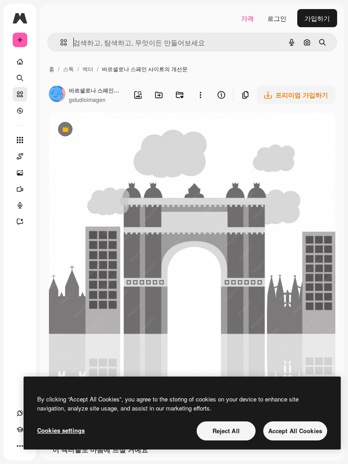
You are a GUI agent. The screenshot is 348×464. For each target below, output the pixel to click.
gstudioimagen (87, 99)
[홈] (20, 61)
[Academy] (20, 429)
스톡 (68, 68)
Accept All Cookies (295, 430)
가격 (247, 18)
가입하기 (317, 18)
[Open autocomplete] (60, 42)
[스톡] (20, 94)
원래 (101, 130)
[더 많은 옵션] (200, 95)
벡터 (87, 68)
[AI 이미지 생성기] (20, 172)
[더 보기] (20, 446)
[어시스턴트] (20, 221)
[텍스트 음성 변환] (20, 205)
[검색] (20, 78)
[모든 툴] (20, 140)
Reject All (226, 430)
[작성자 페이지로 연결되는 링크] (57, 95)
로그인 (276, 18)
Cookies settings (61, 430)
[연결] (20, 413)
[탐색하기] (20, 110)
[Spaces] (20, 156)
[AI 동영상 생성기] (20, 189)
